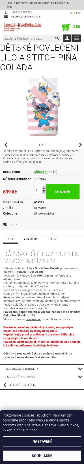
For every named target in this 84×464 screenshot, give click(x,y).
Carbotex (40, 208)
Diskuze (52, 239)
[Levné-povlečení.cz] (22, 27)
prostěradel (33, 319)
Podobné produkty (20, 376)
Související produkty (22, 368)
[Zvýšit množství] (44, 188)
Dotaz (13, 225)
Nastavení (42, 441)
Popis (11, 239)
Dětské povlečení (45, 213)
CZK (72, 13)
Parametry (31, 239)
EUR (78, 13)
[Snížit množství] (44, 192)
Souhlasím (42, 456)
